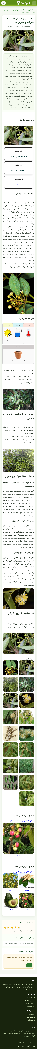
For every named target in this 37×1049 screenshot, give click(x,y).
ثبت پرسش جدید (31, 1017)
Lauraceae (18, 184)
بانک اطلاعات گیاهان (30, 998)
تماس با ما (32, 1023)
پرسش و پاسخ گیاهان (29, 1001)
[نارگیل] (23, 3)
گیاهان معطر (25, 12)
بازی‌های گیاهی (31, 1014)
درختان (23, 10)
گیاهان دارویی (31, 10)
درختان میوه (15, 10)
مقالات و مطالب (31, 1007)
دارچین (27, 890)
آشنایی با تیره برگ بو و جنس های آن (22, 872)
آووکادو (10, 910)
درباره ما (33, 1046)
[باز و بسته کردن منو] (34, 3)
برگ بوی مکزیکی (26, 120)
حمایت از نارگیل (31, 1020)
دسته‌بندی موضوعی (30, 1004)
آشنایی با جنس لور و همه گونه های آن (22, 821)
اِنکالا (18, 856)
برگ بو (10, 890)
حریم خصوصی (21, 1046)
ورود (3, 3)
